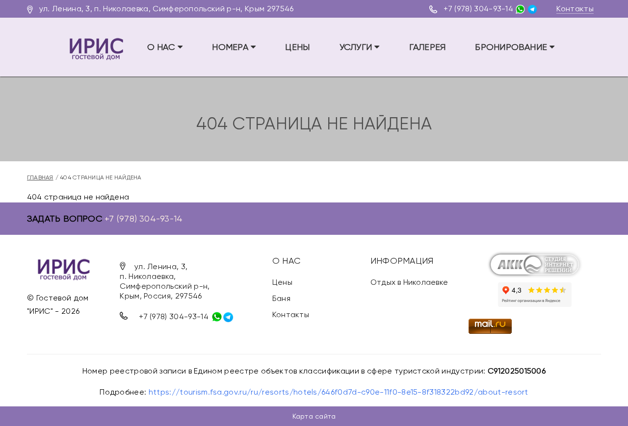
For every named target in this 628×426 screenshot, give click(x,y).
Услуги (357, 47)
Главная (40, 177)
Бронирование (512, 47)
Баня (281, 298)
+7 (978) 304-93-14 (478, 8)
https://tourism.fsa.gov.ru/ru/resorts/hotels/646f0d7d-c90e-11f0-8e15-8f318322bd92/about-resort (338, 392)
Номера (231, 47)
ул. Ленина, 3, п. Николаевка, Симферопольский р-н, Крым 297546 (166, 8)
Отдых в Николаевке (409, 282)
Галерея (427, 47)
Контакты (575, 8)
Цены (297, 47)
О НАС (162, 47)
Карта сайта (314, 416)
